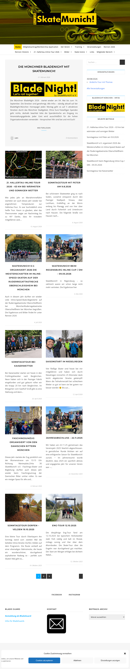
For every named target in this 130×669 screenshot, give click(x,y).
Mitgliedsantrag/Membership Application (40, 47)
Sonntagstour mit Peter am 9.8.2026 (103, 137)
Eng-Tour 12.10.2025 (64, 525)
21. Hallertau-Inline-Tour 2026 (46, 52)
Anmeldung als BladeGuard (18, 616)
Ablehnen (77, 660)
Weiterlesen (44, 128)
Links (92, 52)
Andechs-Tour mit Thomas (101, 82)
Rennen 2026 (109, 47)
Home (18, 47)
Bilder (66, 52)
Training (78, 47)
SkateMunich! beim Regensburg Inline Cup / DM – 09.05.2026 (64, 270)
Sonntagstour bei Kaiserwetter (100, 171)
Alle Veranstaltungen (96, 88)
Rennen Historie (22, 52)
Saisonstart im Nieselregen (64, 361)
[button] (125, 653)
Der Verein (65, 47)
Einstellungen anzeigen (110, 660)
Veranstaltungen (94, 47)
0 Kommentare (72, 138)
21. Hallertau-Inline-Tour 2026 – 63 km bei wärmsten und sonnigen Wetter (23, 186)
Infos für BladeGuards (14, 621)
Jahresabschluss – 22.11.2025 (64, 438)
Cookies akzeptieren (44, 660)
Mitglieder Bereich (104, 52)
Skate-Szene (80, 52)
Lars (16, 138)
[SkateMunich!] (65, 19)
